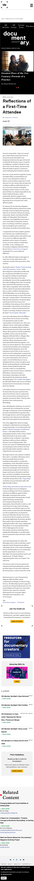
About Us (17, 864)
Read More (7, 698)
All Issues (14, 26)
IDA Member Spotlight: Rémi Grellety (14, 705)
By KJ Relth (4, 845)
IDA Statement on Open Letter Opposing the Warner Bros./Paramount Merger (11, 717)
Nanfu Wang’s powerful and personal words (17, 486)
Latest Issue (21, 26)
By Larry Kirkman (6, 828)
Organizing (26, 478)
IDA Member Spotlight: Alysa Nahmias (15, 696)
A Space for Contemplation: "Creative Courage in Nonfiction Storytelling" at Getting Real (16, 820)
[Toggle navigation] (31, 4)
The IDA (3, 864)
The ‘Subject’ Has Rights (22, 379)
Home (2, 18)
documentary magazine (9, 602)
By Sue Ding (4, 811)
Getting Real (20, 602)
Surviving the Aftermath (18, 313)
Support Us (26, 864)
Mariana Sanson (11, 117)
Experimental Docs (9, 832)
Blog (10, 864)
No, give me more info (6, 874)
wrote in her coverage (19, 249)
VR (16, 813)
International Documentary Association (4, 4)
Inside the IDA (5, 847)
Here (17, 681)
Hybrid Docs (12, 830)
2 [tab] (18, 87)
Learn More (17, 771)
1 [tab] (16, 87)
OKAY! (4, 878)
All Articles (5, 26)
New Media (11, 813)
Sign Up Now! (17, 621)
